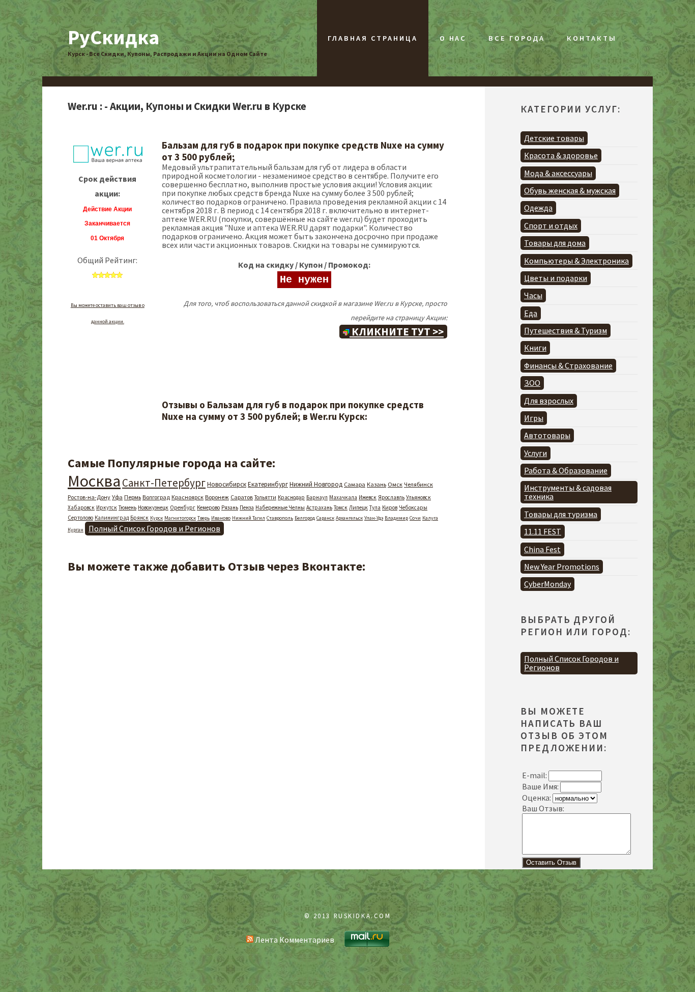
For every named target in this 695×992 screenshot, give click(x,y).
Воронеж (217, 497)
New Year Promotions (561, 566)
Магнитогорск (180, 518)
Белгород (305, 518)
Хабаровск (81, 507)
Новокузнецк (153, 507)
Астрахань (319, 507)
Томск (340, 507)
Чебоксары (413, 507)
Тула (375, 507)
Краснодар (291, 497)
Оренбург (182, 507)
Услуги (535, 453)
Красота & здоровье (561, 155)
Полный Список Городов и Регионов (154, 528)
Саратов (241, 497)
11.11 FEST (542, 531)
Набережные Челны (280, 507)
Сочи (415, 518)
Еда (530, 313)
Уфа (117, 497)
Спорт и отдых (550, 225)
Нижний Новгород (315, 484)
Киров (389, 507)
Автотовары (547, 435)
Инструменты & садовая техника (568, 492)
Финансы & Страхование (568, 365)
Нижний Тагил (248, 518)
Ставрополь (280, 518)
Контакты (591, 38)
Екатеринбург (268, 484)
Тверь (203, 518)
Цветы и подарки (555, 278)
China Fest (542, 549)
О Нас (453, 38)
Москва (94, 481)
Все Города (516, 38)
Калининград (112, 517)
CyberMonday (547, 584)
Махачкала (343, 497)
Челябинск (418, 484)
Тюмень (127, 507)
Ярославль (391, 497)
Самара (354, 484)
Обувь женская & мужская (570, 190)
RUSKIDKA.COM (362, 916)
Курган (75, 529)
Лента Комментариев (293, 939)
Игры (533, 418)
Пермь (132, 497)
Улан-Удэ (373, 518)
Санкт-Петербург (164, 483)
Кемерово (208, 507)
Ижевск (368, 497)
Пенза (247, 507)
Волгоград (156, 497)
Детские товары (554, 138)
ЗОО (532, 383)
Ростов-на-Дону (89, 497)
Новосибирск (226, 484)
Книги (535, 348)
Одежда (538, 208)
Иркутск (106, 507)
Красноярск (187, 497)
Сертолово (80, 517)
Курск (156, 518)
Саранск (325, 518)
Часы (533, 295)
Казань (376, 484)
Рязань (229, 507)
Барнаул (317, 497)
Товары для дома (555, 243)
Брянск (139, 517)
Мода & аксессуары (558, 173)
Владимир (396, 518)
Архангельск (349, 518)
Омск (395, 484)
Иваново (220, 518)
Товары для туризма (560, 514)
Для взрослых (548, 400)
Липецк (358, 507)
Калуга (430, 518)
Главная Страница (372, 38)
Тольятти (265, 497)
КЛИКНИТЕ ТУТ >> (397, 331)
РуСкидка (113, 37)
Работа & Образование (565, 470)
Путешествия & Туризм (565, 330)
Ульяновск (418, 497)
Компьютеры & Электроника (576, 261)
